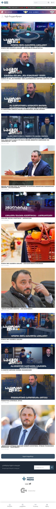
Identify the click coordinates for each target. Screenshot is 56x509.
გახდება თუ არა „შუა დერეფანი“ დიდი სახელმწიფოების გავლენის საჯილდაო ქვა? (26, 78)
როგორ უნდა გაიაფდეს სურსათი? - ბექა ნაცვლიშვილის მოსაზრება (22, 263)
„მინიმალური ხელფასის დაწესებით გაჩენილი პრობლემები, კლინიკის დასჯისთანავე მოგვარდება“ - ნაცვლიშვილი (27, 447)
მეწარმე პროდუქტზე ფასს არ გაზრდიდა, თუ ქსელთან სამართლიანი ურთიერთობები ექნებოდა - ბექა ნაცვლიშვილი (27, 187)
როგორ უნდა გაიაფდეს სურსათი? (11, 339)
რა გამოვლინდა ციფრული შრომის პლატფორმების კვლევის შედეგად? (23, 109)
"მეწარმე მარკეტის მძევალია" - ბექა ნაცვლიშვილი (16, 309)
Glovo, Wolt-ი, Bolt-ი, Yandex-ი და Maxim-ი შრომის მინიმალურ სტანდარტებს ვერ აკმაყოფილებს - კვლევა (25, 141)
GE (51, 2)
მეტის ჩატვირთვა (28, 456)
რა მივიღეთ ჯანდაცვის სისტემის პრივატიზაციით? (16, 370)
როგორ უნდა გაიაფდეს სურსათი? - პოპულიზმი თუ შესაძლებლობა (22, 48)
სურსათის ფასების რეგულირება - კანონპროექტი (16, 218)
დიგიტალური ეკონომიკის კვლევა (11, 400)
